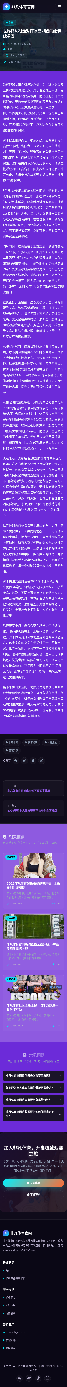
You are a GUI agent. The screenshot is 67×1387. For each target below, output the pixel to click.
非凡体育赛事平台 (15, 1278)
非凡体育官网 (23, 6)
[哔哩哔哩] (47, 1378)
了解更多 (34, 1194)
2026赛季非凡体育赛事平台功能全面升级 (32, 810)
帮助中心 (10, 1297)
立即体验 (34, 1182)
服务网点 (11, 1348)
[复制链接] (41, 760)
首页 (7, 1270)
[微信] (19, 1378)
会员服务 (10, 1305)
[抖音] (38, 1378)
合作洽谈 (10, 1313)
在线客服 (11, 1340)
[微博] (29, 1378)
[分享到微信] (16, 760)
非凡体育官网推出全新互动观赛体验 (28, 791)
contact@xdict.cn (16, 1332)
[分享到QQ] (33, 760)
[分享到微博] (24, 760)
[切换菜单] (59, 7)
